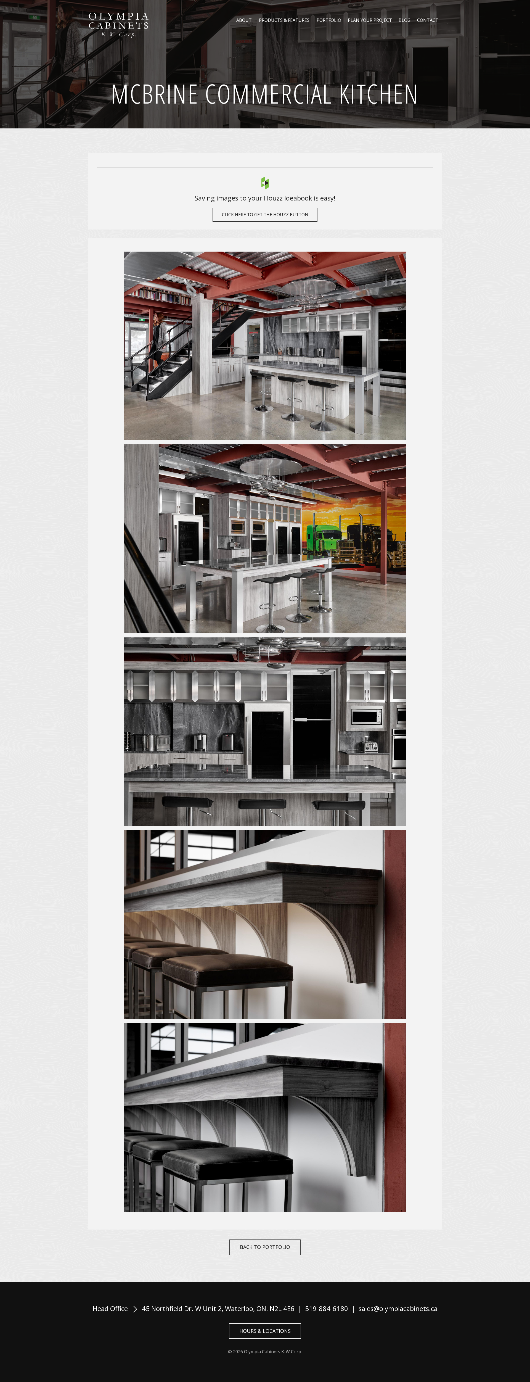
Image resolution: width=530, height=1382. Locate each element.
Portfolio (329, 20)
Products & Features (284, 20)
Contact (427, 20)
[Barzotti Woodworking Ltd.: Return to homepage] (118, 24)
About (244, 20)
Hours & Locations (265, 1331)
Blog (404, 20)
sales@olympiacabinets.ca (398, 1308)
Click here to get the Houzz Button (265, 215)
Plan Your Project (370, 20)
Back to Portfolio (265, 1247)
